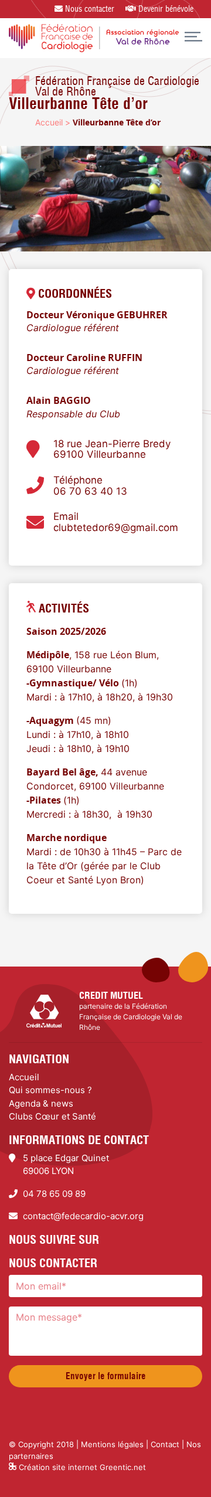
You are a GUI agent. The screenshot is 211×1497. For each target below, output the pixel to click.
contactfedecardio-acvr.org (83, 1216)
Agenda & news (41, 1103)
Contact (165, 1444)
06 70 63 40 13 (90, 491)
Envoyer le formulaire (106, 1376)
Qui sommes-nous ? (50, 1089)
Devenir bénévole (164, 9)
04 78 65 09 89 (54, 1193)
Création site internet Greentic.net (81, 1467)
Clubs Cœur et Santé (52, 1116)
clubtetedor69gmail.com (115, 527)
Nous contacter (88, 9)
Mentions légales (112, 1444)
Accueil (49, 122)
